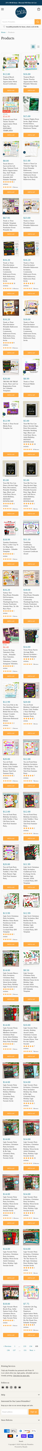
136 (8, 1350)
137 (14, 1350)
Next (32, 1350)
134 (30, 1346)
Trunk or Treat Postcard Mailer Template (29, 384)
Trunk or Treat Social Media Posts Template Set (10, 426)
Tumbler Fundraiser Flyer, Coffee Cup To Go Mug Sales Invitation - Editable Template (10, 547)
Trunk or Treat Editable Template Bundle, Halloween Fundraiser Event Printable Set (10, 225)
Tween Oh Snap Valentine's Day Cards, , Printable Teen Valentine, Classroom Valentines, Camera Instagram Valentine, (10, 657)
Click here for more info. (21, 1376)
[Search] (38, 22)
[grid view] (33, 46)
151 (25, 1350)
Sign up (33, 1412)
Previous (7, 1346)
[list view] (38, 46)
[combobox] (18, 22)
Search (21, 1441)
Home (3, 32)
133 (24, 1346)
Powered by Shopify (21, 1447)
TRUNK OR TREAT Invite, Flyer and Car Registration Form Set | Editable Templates (10, 386)
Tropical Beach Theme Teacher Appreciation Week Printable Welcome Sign (30, 81)
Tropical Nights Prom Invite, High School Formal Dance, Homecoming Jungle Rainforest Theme (31, 123)
